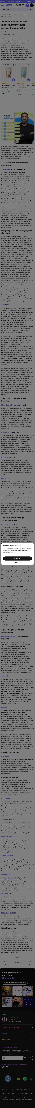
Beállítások (18, 562)
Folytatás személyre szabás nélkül (12, 545)
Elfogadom (17, 558)
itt (15, 552)
